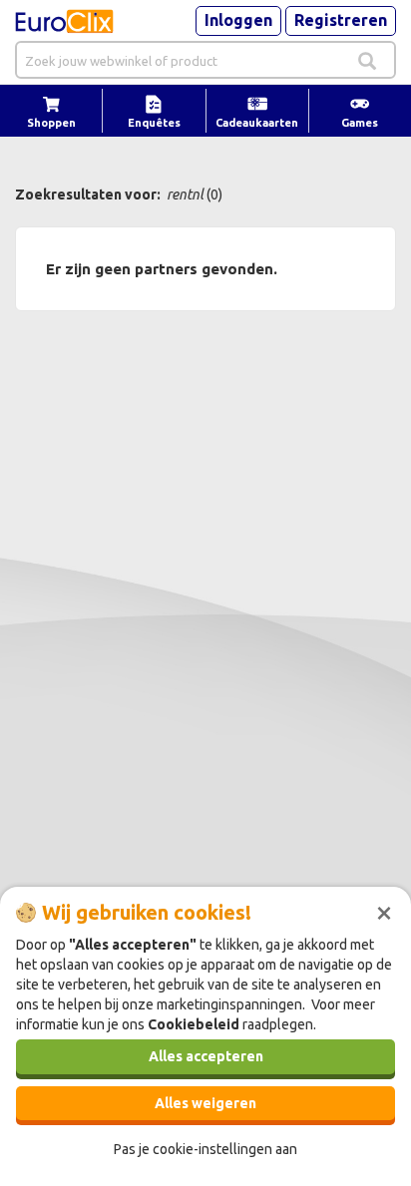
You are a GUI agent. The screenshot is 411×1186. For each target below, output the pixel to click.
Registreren (340, 20)
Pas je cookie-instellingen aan (205, 1149)
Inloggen (238, 20)
